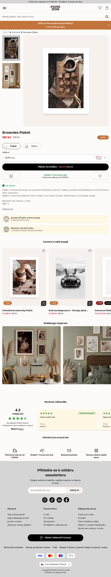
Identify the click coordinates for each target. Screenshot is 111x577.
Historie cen (7, 209)
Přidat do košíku (55, 167)
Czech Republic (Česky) (55, 564)
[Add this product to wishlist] (100, 176)
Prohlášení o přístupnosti (55, 525)
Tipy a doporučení (16, 514)
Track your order (86, 514)
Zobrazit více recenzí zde (55, 437)
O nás (46, 514)
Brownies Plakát (30, 32)
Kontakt (82, 518)
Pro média (48, 518)
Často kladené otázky (88, 521)
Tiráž (54, 547)
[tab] (100, 8)
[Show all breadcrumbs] (5, 32)
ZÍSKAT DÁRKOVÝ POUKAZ (58, 538)
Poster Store (62, 570)
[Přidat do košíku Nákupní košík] (43, 303)
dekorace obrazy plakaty (19, 525)
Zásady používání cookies (38, 547)
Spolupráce (49, 521)
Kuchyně (16, 32)
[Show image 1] (11, 48)
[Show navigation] (4, 8)
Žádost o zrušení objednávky (92, 525)
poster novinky (14, 521)
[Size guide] (11, 176)
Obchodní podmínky (13, 547)
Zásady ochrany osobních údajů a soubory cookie (83, 547)
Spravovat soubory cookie (90, 528)
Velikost (6, 152)
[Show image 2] (11, 75)
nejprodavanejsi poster (18, 518)
